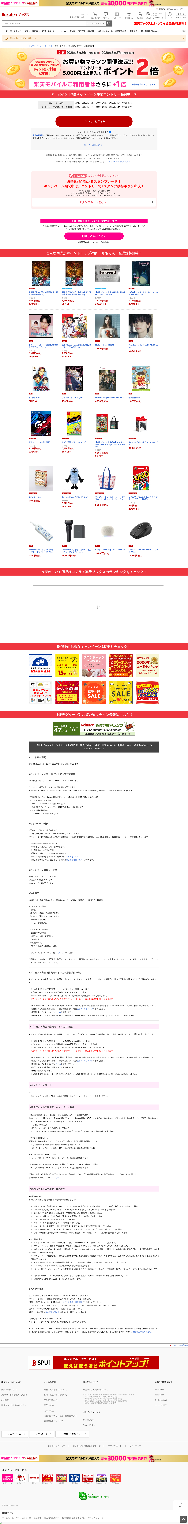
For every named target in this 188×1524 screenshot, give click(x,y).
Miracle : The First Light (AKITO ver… (143, 346)
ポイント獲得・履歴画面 (72, 1302)
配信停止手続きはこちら (143, 1332)
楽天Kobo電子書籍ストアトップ (86, 1446)
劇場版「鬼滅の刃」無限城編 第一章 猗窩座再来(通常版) (43, 293)
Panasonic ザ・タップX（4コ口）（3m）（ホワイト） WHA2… (42, 551)
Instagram (159, 1395)
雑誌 (26, 31)
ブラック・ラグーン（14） (73, 398)
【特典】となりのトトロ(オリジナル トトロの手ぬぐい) (143, 293)
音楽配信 (133, 31)
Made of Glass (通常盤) (104, 345)
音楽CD (35, 31)
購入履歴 (140, 18)
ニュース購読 (161, 1405)
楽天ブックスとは (9, 1389)
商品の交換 (49, 1405)
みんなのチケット (102, 1483)
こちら (58, 953)
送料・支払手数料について (55, 1389)
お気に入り (129, 18)
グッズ (72, 31)
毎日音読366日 (134, 398)
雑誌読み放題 (120, 31)
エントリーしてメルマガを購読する (92, 132)
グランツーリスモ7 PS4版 (39, 442)
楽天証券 (61, 1483)
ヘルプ (169, 18)
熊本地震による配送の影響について (24, 38)
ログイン (83, 14)
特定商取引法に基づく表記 (73, 1518)
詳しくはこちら (72, 857)
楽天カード (21, 1483)
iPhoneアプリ (89, 1420)
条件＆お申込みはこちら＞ (143, 84)
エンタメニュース (105, 31)
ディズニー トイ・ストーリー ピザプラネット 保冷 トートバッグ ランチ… (110, 499)
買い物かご (95, 18)
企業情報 (37, 1518)
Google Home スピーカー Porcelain (110, 550)
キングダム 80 (34, 398)
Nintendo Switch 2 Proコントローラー (143, 443)
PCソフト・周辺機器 (86, 31)
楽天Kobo (115, 1483)
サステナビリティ (95, 1518)
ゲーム (63, 31)
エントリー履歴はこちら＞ (94, 145)
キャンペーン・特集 (44, 46)
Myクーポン (117, 18)
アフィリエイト (115, 1446)
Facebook (159, 1389)
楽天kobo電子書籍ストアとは (14, 1395)
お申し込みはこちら (94, 236)
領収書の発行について (53, 1421)
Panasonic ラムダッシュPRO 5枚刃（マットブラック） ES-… (76, 551)
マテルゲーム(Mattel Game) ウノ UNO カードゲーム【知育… (143, 498)
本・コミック (15, 31)
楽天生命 (75, 1483)
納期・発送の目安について (55, 1395)
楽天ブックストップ (56, 1446)
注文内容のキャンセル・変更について (60, 1416)
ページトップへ (180, 1506)
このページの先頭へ (180, 1345)
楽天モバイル (7, 1483)
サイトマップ (135, 1446)
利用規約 (5, 1400)
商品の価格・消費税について (95, 1389)
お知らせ (106, 18)
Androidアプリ (89, 1425)
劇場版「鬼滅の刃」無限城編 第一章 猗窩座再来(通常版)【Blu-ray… (76, 293)
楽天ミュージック (48, 1483)
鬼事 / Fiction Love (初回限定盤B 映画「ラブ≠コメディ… (43, 346)
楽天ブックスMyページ (155, 18)
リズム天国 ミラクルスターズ (74, 442)
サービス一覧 (181, 18)
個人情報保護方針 (52, 1312)
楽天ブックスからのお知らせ (13, 1405)
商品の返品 (49, 1410)
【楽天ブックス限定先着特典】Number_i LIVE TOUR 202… (110, 293)
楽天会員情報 (38, 135)
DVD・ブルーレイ (49, 31)
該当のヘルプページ (85, 1009)
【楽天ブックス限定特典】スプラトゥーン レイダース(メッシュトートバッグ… (110, 444)
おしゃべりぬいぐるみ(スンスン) (75, 497)
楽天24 (34, 1483)
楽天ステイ (88, 1483)
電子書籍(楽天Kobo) (149, 31)
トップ (4, 31)
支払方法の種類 (51, 1400)
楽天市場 (181, 14)
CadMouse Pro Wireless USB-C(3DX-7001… (143, 551)
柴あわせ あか (35, 497)
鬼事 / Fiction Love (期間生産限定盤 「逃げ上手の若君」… (76, 346)
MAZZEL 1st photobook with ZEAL (110, 398)
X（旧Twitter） (161, 1400)
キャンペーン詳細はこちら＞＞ (120, 162)
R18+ (184, 31)
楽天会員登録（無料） (78, 17)
